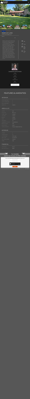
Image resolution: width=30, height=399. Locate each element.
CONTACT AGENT (15, 84)
